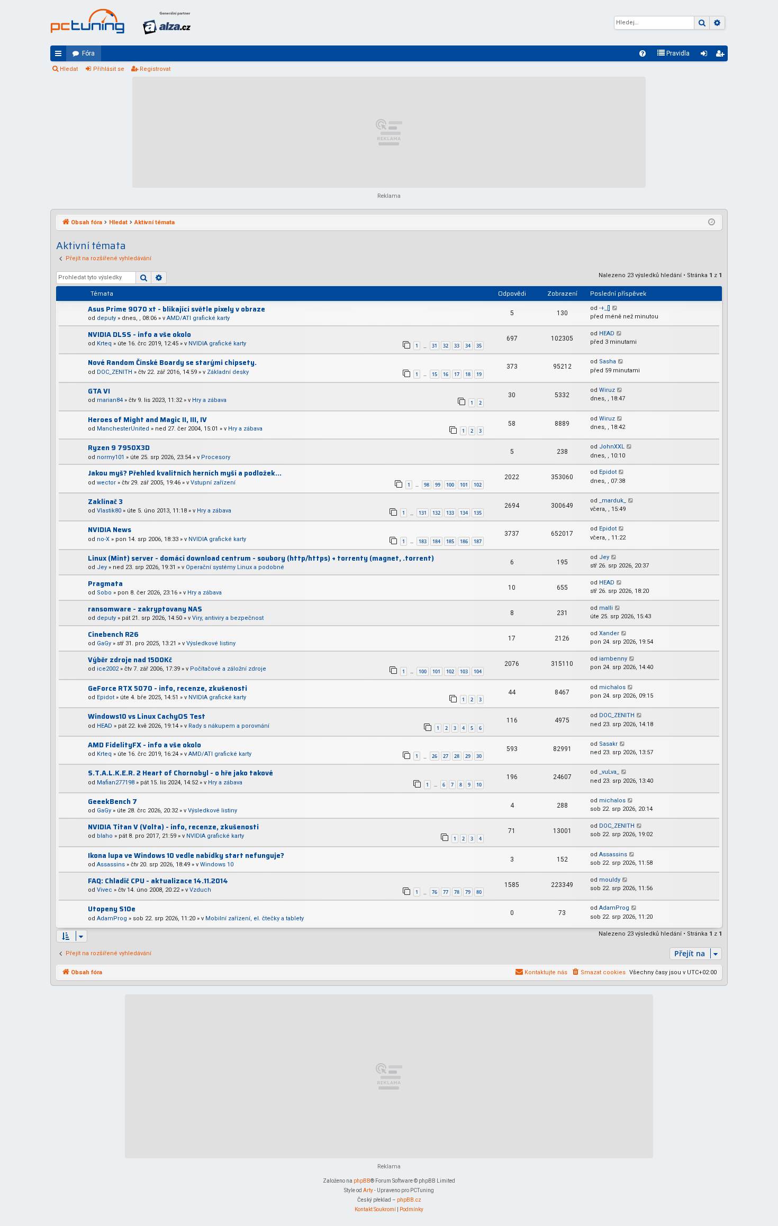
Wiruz (607, 390)
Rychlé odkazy (60, 55)
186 (464, 541)
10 (479, 784)
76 (434, 892)
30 (479, 756)
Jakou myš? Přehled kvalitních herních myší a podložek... (185, 473)
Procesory (215, 457)
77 (445, 892)
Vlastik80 (109, 510)
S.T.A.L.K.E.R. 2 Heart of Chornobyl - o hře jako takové (180, 773)
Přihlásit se (108, 69)
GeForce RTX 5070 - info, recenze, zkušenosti (167, 688)
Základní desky (228, 372)
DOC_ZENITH (114, 372)
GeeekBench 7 (112, 801)
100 (450, 484)
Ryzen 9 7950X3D (119, 447)
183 (423, 541)
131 (423, 512)
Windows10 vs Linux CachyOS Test (146, 716)
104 (478, 671)
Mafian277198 (115, 782)
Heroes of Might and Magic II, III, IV (147, 419)
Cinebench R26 (113, 634)
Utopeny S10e (111, 908)
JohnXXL (612, 446)
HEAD (606, 333)
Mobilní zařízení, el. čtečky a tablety (254, 918)
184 (436, 541)
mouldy (609, 879)
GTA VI (99, 391)
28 (456, 756)
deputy (106, 318)
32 (445, 345)
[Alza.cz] (166, 22)
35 (479, 345)
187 (478, 541)
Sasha (607, 361)
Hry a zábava (209, 400)
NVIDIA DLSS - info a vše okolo (139, 334)
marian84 (110, 400)
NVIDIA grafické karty (217, 343)
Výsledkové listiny (211, 643)
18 (468, 374)
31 (434, 345)
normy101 (110, 457)
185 (450, 541)
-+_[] (604, 308)
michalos (612, 687)
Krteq (104, 343)
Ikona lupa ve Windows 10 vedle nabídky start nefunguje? (186, 855)
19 (479, 374)
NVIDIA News (109, 529)
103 (464, 671)
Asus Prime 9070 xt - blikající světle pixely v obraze (176, 309)
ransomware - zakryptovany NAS (145, 609)
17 (456, 374)
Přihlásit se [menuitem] (706, 55)
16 (445, 374)
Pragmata (105, 583)
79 (468, 892)
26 (434, 756)
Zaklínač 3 (105, 501)
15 (434, 374)
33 (456, 345)
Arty (368, 1190)
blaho (105, 835)
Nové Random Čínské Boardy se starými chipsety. (172, 362)
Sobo (104, 592)
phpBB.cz (409, 1200)
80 (479, 892)
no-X (103, 539)
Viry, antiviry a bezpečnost (228, 618)
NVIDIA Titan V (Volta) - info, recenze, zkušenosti (173, 826)
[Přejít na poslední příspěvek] (615, 308)
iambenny (613, 658)
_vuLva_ (609, 771)
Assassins (111, 864)
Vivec (104, 889)
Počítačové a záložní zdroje (228, 668)
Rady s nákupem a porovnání (228, 725)
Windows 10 (216, 864)
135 (478, 512)
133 (450, 512)
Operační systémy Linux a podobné (235, 567)
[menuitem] (642, 53)
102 (478, 484)
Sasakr (608, 743)
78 (456, 892)
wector (106, 482)
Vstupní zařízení (213, 482)
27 (445, 756)
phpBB (362, 1181)
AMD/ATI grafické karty (198, 318)
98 (426, 484)
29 (468, 756)
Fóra (88, 53)
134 (464, 512)
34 (468, 345)
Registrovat (155, 69)
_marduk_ (612, 500)
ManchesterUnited (123, 428)
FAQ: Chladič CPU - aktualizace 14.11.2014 (158, 880)
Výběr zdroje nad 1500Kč (130, 659)
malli (606, 608)
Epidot (608, 472)
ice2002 (108, 668)
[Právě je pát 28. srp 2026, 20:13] (711, 222)
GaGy (104, 643)
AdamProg (112, 918)
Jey (102, 567)
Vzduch (200, 889)
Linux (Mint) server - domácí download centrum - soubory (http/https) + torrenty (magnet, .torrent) (261, 558)
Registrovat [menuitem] (722, 55)
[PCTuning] (87, 21)
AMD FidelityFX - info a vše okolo (144, 745)
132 (436, 512)
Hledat (69, 69)
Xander (609, 633)
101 (464, 484)
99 (437, 484)
